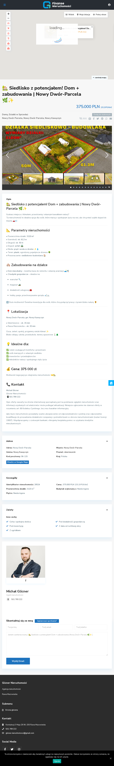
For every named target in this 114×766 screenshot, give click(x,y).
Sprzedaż (23, 114)
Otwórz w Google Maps (17, 462)
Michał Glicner (17, 591)
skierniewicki (69, 452)
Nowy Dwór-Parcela (33, 118)
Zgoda (57, 761)
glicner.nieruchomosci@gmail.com (20, 733)
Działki (12, 114)
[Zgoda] (110, 758)
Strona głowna (11, 710)
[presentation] (7, 155)
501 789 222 (16, 599)
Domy (5, 114)
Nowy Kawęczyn (53, 118)
